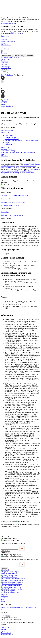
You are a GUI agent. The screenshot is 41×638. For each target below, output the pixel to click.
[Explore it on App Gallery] (8, 535)
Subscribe (4, 568)
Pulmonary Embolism (19, 172)
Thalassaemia (30, 172)
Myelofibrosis (28, 171)
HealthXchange (17, 607)
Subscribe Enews (6, 55)
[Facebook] (2, 616)
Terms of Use (5, 628)
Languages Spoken (10, 137)
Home (3, 75)
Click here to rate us (17, 33)
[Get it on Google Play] (22, 531)
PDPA (3, 631)
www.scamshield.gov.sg (8, 23)
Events (3, 597)
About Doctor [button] (5, 132)
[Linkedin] (9, 616)
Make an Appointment (7, 130)
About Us (4, 594)
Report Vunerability (7, 634)
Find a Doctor (9, 75)
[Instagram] (5, 616)
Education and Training (12, 139)
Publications (8, 144)
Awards (7, 142)
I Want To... (5, 69)
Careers (3, 601)
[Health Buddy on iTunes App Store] (8, 531)
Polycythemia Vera (6, 172)
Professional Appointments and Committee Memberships (22, 140)
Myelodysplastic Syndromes (15, 171)
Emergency (30, 55)
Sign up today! (6, 552)
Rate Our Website (6, 633)
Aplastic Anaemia (29, 164)
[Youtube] (4, 616)
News (2, 599)
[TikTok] (7, 616)
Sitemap (3, 629)
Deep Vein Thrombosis (12, 167)
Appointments (19, 55)
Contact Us (4, 596)
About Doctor (9, 135)
